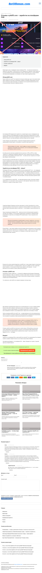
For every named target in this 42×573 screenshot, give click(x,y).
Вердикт (5, 65)
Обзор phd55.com (7, 59)
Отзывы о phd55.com (8, 63)
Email (15, 475)
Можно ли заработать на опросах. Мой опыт (11, 535)
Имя (2, 475)
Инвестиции (4, 513)
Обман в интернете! (6, 515)
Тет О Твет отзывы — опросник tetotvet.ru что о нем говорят (30, 413)
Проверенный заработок (7, 517)
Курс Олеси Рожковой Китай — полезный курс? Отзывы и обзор (30, 394)
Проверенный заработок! (27, 350)
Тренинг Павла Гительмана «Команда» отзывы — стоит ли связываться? (9, 413)
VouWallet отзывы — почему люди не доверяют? (10, 431)
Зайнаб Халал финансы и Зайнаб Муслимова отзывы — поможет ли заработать (18, 531)
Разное (3, 519)
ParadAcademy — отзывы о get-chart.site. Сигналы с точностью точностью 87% (18, 529)
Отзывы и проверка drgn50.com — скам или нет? (31, 431)
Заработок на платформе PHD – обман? (12, 61)
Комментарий (4, 479)
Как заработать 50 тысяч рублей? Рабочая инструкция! (20, 545)
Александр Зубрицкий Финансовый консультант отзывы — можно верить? (11, 395)
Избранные (4, 511)
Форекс (3, 521)
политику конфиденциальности (16, 496)
